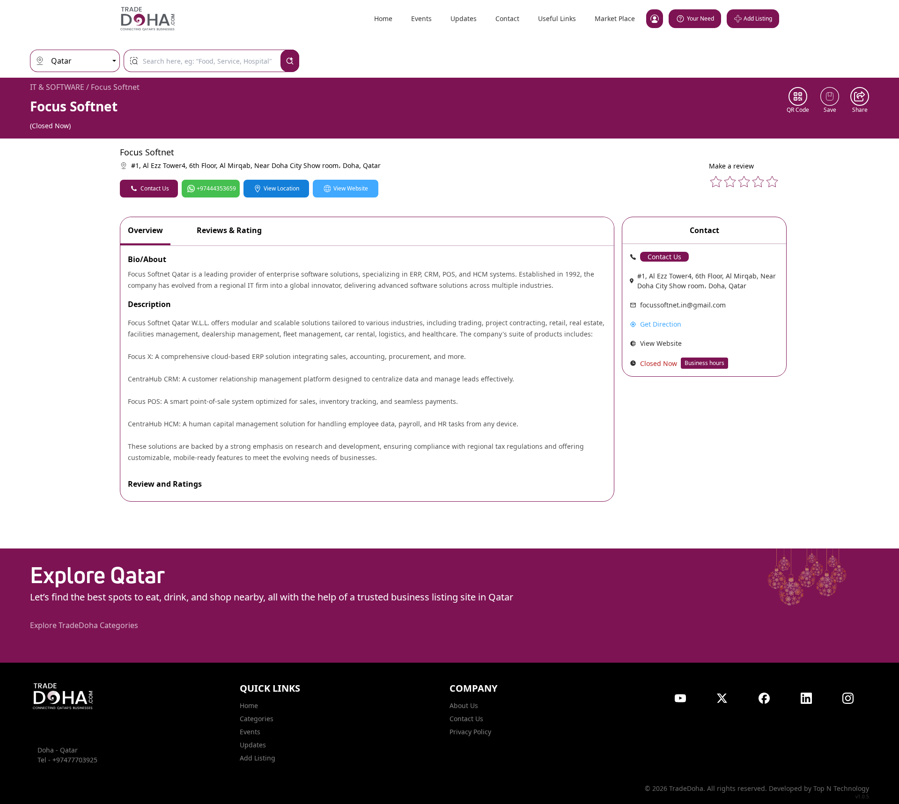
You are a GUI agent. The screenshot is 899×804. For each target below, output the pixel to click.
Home (383, 18)
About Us (464, 705)
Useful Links (557, 18)
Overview (145, 230)
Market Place (615, 18)
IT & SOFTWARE (57, 87)
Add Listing (257, 757)
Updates (463, 18)
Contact (507, 18)
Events (421, 18)
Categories (256, 718)
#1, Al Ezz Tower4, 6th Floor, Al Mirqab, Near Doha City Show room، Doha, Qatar (256, 165)
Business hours (704, 363)
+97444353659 (216, 188)
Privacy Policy (470, 731)
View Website (350, 188)
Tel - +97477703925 (67, 759)
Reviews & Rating (229, 230)
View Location (281, 188)
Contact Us (154, 188)
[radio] (716, 182)
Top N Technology (841, 788)
